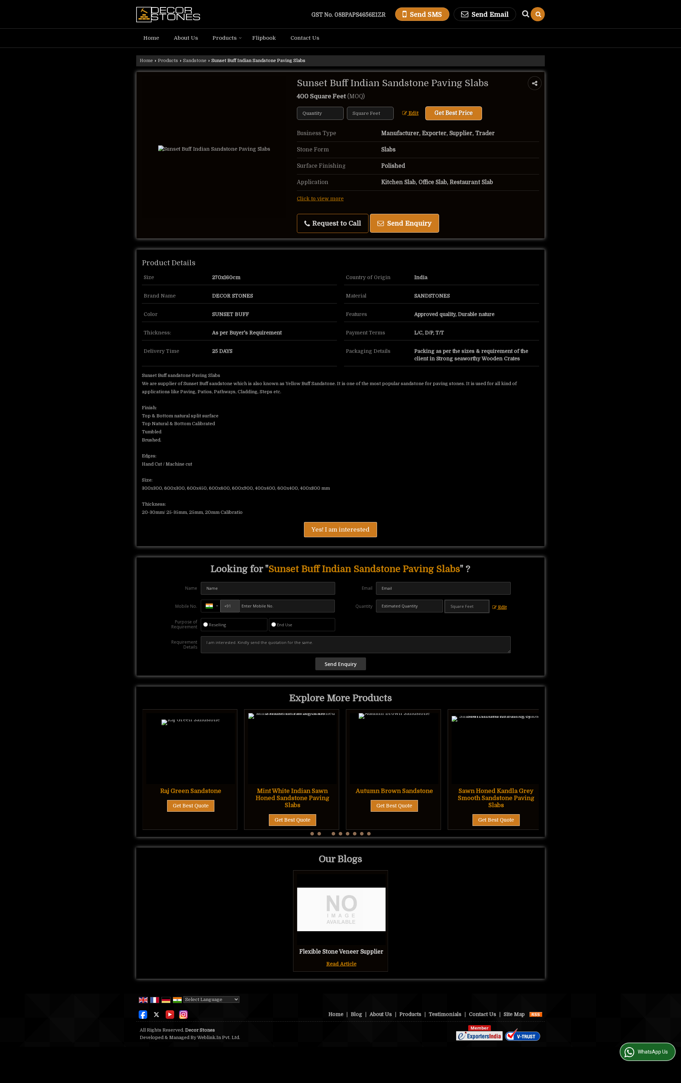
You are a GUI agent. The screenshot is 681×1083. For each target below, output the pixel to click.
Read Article (341, 964)
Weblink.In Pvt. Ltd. (218, 1037)
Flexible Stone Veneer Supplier (341, 952)
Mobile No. (186, 606)
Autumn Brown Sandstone (296, 791)
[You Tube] (170, 1014)
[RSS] (536, 1014)
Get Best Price (453, 113)
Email (367, 588)
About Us (186, 38)
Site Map (514, 1014)
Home (151, 38)
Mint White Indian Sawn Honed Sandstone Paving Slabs (195, 798)
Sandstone (194, 60)
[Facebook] (143, 1014)
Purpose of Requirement (184, 624)
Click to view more (320, 198)
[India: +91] (211, 606)
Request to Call (336, 223)
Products (224, 38)
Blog (356, 1014)
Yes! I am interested (340, 529)
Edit (413, 113)
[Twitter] (156, 1014)
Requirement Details (184, 645)
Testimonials (445, 1014)
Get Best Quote (194, 820)
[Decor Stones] (168, 14)
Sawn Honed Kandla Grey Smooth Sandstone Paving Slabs (398, 798)
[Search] (538, 14)
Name (191, 588)
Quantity (363, 606)
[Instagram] (183, 1014)
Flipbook (264, 38)
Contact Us (304, 38)
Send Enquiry (409, 223)
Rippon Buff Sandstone (500, 791)
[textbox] (370, 113)
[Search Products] (524, 14)
